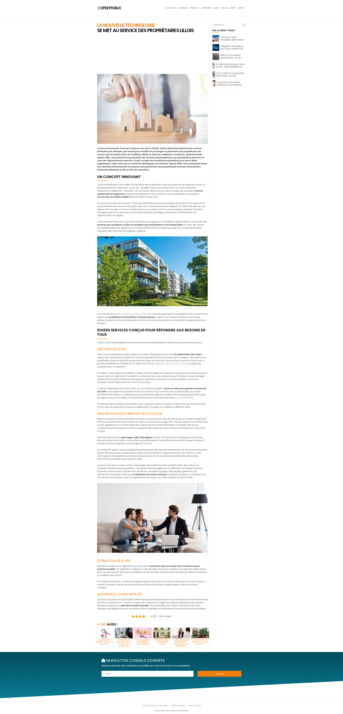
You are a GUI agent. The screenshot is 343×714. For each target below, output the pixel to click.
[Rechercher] (243, 25)
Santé (233, 7)
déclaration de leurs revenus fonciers (172, 363)
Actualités (170, 7)
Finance (193, 7)
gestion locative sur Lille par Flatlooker (133, 313)
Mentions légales (178, 705)
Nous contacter (195, 705)
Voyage (241, 7)
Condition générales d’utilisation (155, 705)
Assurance (183, 7)
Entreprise (207, 7)
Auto (216, 7)
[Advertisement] (152, 54)
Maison (224, 7)
